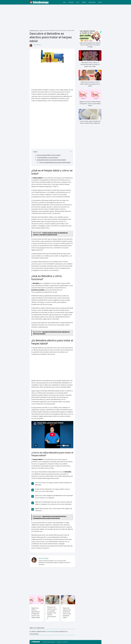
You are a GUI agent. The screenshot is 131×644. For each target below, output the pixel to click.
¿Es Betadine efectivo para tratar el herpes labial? (51, 160)
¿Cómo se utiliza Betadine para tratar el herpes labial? (55, 162)
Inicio (64, 2)
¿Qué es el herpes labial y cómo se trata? (48, 155)
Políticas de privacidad (48, 642)
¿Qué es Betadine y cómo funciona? (47, 157)
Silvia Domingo (37, 44)
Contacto (59, 642)
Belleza (84, 2)
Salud (99, 2)
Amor (77, 2)
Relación (71, 2)
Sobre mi (65, 642)
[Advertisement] (65, 17)
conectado (50, 631)
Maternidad (92, 2)
